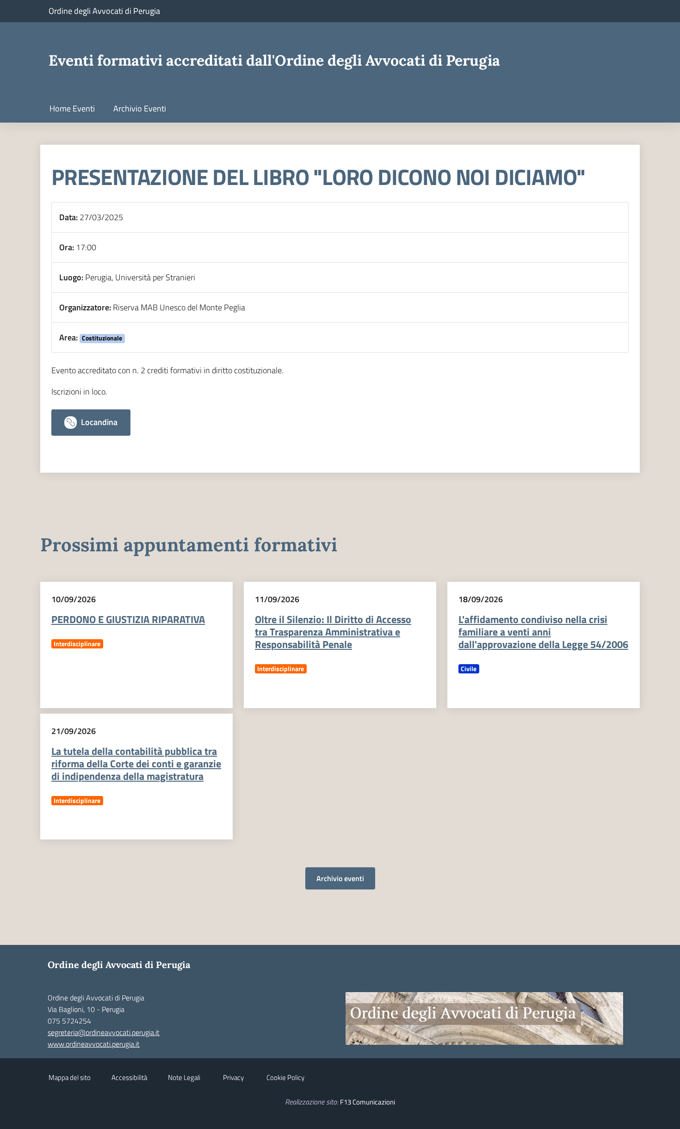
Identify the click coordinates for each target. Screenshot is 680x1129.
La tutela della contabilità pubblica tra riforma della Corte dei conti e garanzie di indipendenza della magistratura (136, 764)
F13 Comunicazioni (367, 1102)
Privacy (233, 1077)
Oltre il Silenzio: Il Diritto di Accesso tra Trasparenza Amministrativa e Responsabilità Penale (333, 632)
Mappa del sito (70, 1077)
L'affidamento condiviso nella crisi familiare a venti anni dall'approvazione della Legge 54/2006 (543, 632)
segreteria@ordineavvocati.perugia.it (104, 1032)
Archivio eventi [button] (340, 878)
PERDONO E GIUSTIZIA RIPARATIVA (128, 619)
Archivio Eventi (139, 108)
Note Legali (184, 1077)
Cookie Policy (285, 1077)
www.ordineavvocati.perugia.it (94, 1043)
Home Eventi (72, 108)
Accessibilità (129, 1077)
